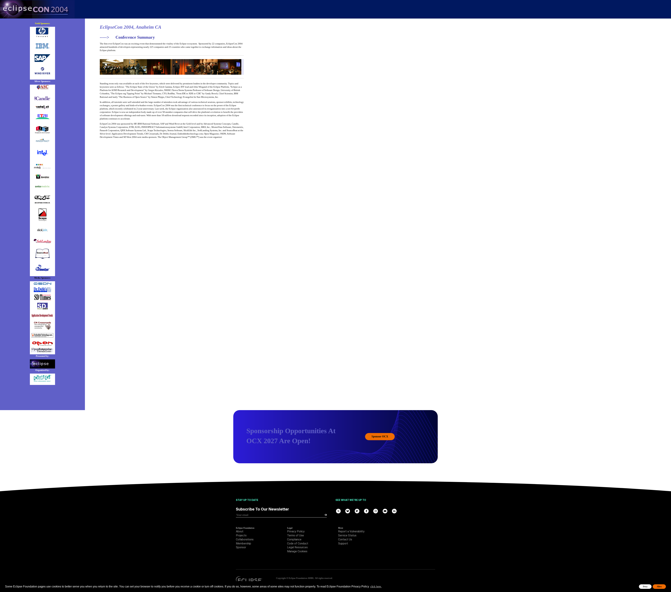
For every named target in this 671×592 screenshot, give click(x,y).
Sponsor (241, 547)
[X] (338, 510)
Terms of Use (295, 535)
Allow (659, 586)
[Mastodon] (357, 510)
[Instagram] (375, 510)
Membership (243, 543)
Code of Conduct (297, 543)
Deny (645, 586)
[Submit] (325, 515)
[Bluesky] (348, 510)
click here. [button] (376, 586)
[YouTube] (385, 510)
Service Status (347, 535)
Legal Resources (297, 547)
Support (343, 543)
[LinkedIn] (394, 510)
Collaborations (245, 539)
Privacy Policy (296, 531)
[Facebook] (366, 510)
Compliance (294, 539)
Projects (241, 535)
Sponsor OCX (379, 436)
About (239, 531)
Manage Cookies (297, 551)
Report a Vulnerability (351, 531)
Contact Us (345, 539)
